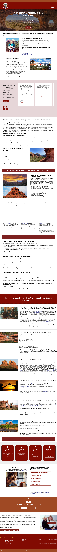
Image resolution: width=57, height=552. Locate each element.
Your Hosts (48, 4)
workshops (26, 387)
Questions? (16, 467)
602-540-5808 (24, 539)
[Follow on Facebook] (48, 550)
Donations (43, 4)
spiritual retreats (39, 311)
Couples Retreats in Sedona (44, 221)
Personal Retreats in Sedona (9, 221)
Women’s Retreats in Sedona (27, 221)
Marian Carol (36, 312)
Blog (53, 4)
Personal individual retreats (27, 52)
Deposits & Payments (35, 4)
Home (15, 4)
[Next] (7, 113)
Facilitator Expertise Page (46, 321)
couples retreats (43, 223)
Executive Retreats (35, 456)
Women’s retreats (25, 53)
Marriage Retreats (21, 459)
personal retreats (7, 223)
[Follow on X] (50, 550)
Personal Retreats (7, 456)
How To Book (32, 508)
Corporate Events (35, 458)
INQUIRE (24, 508)
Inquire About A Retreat (51, 523)
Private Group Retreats (49, 456)
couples (52, 318)
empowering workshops (50, 370)
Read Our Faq (24, 470)
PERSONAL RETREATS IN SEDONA (28, 14)
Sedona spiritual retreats (25, 386)
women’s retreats (25, 223)
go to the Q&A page (39, 492)
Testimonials (6, 101)
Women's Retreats (7, 459)
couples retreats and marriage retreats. (35, 405)
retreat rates (33, 383)
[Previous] (4, 113)
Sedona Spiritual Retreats (23, 4)
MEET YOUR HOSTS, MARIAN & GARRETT (9, 530)
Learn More (28, 27)
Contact (52, 7)
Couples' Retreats (21, 456)
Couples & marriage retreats (27, 54)
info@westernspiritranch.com (27, 540)
